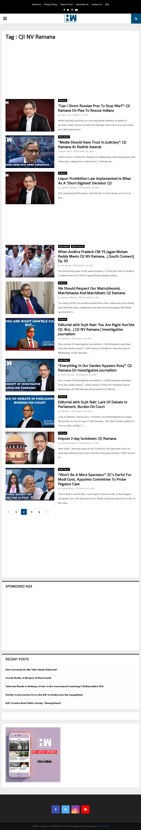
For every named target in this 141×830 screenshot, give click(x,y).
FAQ (107, 4)
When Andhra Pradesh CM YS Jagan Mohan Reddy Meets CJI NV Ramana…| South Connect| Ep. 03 (96, 256)
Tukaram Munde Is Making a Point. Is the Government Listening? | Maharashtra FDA (55, 686)
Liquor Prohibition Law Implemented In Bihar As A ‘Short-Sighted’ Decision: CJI (94, 180)
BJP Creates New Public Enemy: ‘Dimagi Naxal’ (33, 703)
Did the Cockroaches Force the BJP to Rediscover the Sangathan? (44, 694)
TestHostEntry (67, 375)
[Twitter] (66, 809)
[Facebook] (56, 809)
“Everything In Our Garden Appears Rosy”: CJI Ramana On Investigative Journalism (95, 368)
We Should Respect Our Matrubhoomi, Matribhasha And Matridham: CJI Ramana (91, 290)
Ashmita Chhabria (69, 187)
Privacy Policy (50, 4)
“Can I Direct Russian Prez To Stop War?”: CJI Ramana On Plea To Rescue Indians (94, 108)
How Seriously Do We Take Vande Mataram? (31, 669)
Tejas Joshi (66, 115)
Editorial (62, 319)
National (62, 100)
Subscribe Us (82, 4)
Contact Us (97, 4)
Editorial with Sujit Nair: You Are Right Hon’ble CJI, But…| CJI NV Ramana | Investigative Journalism (96, 329)
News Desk (66, 151)
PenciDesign (103, 826)
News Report (64, 137)
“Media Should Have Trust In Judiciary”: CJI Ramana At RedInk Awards (92, 144)
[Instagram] (75, 809)
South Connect (78, 246)
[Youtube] (85, 809)
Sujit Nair (65, 338)
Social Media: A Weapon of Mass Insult (28, 677)
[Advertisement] (70, 69)
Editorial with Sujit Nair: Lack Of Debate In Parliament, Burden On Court (92, 404)
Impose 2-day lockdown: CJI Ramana (87, 438)
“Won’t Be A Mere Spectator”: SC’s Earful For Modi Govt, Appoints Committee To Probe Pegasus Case (94, 479)
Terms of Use (66, 4)
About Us (36, 4)
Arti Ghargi (66, 265)
